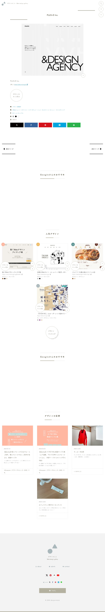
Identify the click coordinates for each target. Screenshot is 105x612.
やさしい (5, 276)
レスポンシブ (61, 110)
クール (15, 113)
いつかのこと (77, 471)
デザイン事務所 (17, 106)
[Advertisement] (52, 198)
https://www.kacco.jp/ (43, 274)
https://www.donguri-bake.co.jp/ (81, 274)
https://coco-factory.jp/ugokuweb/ (11, 274)
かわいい (40, 276)
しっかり (40, 317)
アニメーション (37, 110)
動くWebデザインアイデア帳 (11, 272)
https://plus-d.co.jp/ (20, 84)
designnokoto (55, 600)
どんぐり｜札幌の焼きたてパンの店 (83, 272)
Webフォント (17, 110)
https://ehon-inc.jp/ (42, 315)
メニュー (53, 110)
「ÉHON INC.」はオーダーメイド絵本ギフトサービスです (56, 313)
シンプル (21, 113)
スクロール (46, 110)
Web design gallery (17, 3)
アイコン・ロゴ (26, 110)
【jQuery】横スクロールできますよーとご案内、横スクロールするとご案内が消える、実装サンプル (17, 454)
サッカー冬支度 (79, 452)
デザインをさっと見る (16, 95)
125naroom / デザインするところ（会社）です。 (17, 471)
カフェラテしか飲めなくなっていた (50, 505)
